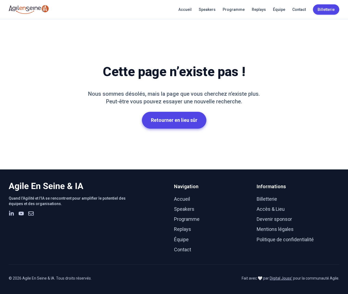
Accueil (185, 9)
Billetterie (267, 199)
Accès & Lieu (271, 209)
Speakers (207, 9)
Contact (299, 9)
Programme (234, 9)
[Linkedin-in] (11, 213)
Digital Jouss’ (281, 278)
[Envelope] (31, 213)
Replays (259, 9)
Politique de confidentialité (285, 239)
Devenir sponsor (274, 219)
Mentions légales (275, 229)
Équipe (279, 9)
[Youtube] (21, 213)
